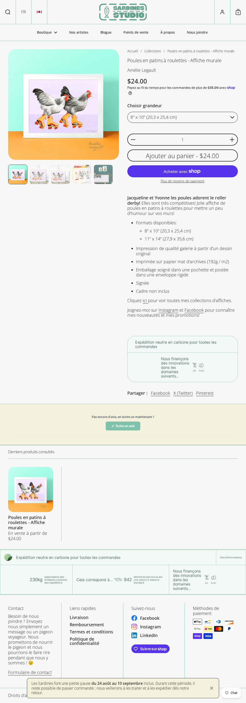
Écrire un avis (128, 427)
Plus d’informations (231, 557)
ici (145, 300)
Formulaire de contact (30, 672)
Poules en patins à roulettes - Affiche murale (30, 504)
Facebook (194, 310)
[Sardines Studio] (123, 12)
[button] (8, 12)
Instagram (168, 310)
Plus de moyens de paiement (182, 181)
